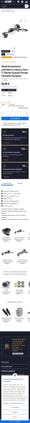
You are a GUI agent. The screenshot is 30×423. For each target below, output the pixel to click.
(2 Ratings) (13, 61)
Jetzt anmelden (17, 353)
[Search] (27, 6)
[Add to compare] (21, 21)
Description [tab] (7, 183)
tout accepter (15, 407)
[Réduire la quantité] (3, 113)
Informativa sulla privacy (17, 403)
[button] (18, 2)
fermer (15, 417)
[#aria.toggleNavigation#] (2, 1)
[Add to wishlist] (25, 21)
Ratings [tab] (20, 183)
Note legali (6, 403)
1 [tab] (14, 48)
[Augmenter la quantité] (27, 113)
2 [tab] (15, 48)
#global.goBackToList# (8, 10)
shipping (16, 86)
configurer (15, 412)
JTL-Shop (18, 421)
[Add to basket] (2, 17)
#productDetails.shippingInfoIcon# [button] (16, 105)
